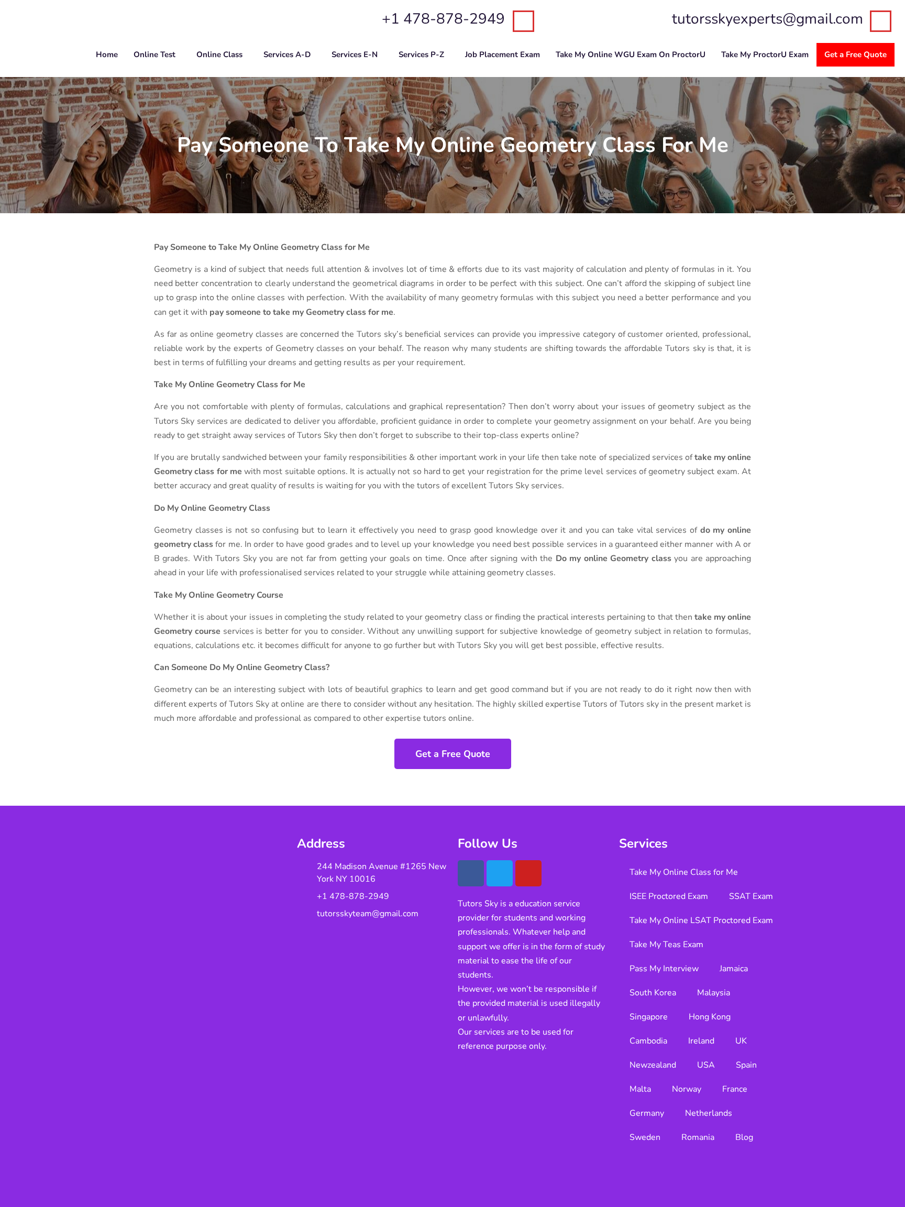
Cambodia (648, 1041)
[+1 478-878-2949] (523, 21)
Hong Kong (710, 1017)
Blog (744, 1137)
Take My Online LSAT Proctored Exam (701, 920)
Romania (697, 1137)
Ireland (701, 1041)
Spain (746, 1065)
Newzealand (653, 1065)
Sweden (645, 1137)
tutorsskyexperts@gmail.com (767, 19)
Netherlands (708, 1113)
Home (107, 54)
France (734, 1089)
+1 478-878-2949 (443, 19)
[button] (157, 55)
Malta (640, 1089)
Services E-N (355, 54)
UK (741, 1041)
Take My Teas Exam (666, 944)
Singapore (649, 1017)
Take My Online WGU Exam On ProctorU (630, 54)
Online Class (219, 54)
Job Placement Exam (502, 54)
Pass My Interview (664, 968)
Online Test (154, 54)
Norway (686, 1089)
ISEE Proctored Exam (669, 896)
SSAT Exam (751, 896)
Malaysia (713, 992)
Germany (647, 1113)
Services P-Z (421, 54)
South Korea (653, 992)
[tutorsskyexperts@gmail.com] (880, 21)
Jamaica (734, 968)
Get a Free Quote (855, 54)
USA (706, 1065)
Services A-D (287, 54)
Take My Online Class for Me (684, 872)
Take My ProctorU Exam (765, 54)
